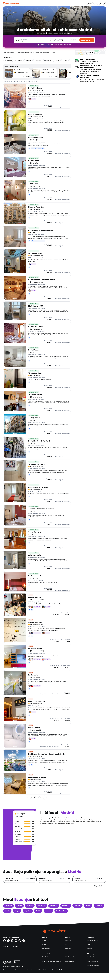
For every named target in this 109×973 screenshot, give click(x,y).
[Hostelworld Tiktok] (23, 940)
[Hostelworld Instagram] (12, 940)
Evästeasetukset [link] (69, 969)
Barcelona (8, 905)
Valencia (30, 905)
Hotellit (44, 944)
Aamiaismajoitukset (33, 85)
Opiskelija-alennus (69, 961)
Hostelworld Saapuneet (93, 965)
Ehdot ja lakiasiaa (20, 969)
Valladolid (99, 905)
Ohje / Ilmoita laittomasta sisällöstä (51, 961)
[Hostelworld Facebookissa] (4, 940)
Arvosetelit (37, 969)
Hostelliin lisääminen (92, 957)
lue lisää (36, 81)
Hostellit (44, 940)
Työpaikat (89, 948)
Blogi (66, 944)
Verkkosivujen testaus (49, 969)
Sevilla (38, 911)
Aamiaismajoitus (46, 948)
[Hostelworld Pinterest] (20, 940)
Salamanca (41, 905)
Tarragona (53, 905)
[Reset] (50, 40)
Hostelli (31, 595)
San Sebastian (61, 911)
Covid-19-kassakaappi (38, 148)
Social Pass (68, 940)
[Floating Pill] (29, 797)
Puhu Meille (45, 957)
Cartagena (65, 905)
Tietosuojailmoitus (8, 969)
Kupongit (29, 969)
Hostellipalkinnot (69, 952)
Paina (88, 944)
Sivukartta (59, 969)
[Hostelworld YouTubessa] (16, 940)
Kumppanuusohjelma (92, 961)
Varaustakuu (68, 948)
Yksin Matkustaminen (70, 957)
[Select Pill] (100, 3)
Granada (48, 911)
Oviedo (88, 905)
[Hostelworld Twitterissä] (8, 940)
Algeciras (27, 911)
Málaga (19, 905)
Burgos (17, 911)
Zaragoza (77, 905)
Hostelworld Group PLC (93, 940)
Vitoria (7, 911)
